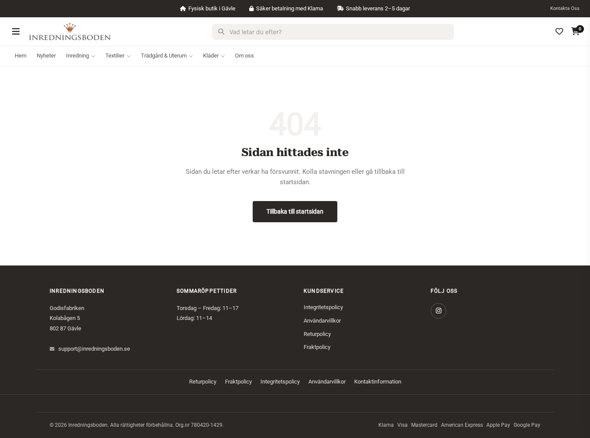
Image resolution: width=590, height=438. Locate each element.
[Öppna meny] (16, 32)
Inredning (77, 55)
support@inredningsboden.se (94, 348)
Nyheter (46, 55)
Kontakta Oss (565, 8)
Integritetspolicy (323, 307)
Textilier (114, 55)
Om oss (244, 55)
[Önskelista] (559, 31)
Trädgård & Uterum (164, 55)
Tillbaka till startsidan (295, 211)
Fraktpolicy (317, 347)
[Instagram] (438, 311)
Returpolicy (317, 334)
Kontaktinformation (377, 381)
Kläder (211, 55)
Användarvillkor (322, 320)
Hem (20, 55)
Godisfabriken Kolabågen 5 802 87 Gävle (67, 318)
